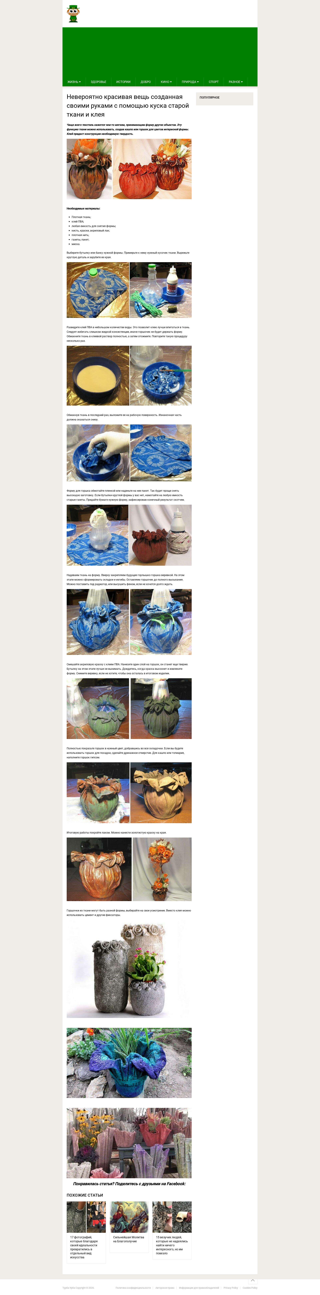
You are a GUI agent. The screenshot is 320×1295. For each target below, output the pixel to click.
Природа (189, 82)
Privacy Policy (231, 1287)
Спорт (214, 82)
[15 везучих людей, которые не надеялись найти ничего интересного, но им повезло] (172, 1217)
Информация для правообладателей (199, 1287)
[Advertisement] (160, 52)
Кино (165, 82)
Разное (234, 82)
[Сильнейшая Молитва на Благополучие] (129, 1217)
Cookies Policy (250, 1287)
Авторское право (165, 1287)
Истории (123, 82)
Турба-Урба (68, 1287)
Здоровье (98, 82)
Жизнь (73, 82)
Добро (146, 82)
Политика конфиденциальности (133, 1287)
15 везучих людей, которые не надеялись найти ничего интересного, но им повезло (172, 1245)
